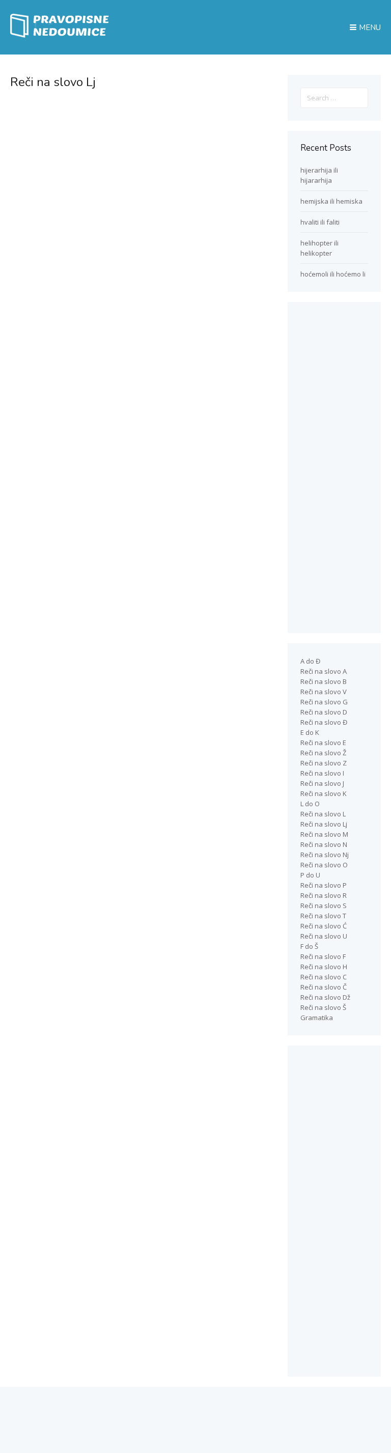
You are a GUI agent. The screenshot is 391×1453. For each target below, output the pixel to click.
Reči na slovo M (324, 834)
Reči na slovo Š (323, 1007)
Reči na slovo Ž (323, 752)
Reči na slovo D (323, 712)
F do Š (309, 946)
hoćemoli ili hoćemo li (333, 274)
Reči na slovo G (324, 701)
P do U (310, 875)
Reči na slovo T (323, 915)
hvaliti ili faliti (320, 222)
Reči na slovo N (323, 844)
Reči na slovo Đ (323, 722)
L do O (310, 803)
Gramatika (316, 1017)
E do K (309, 732)
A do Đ (310, 661)
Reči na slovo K (323, 793)
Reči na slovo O (324, 864)
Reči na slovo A (323, 671)
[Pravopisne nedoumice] (61, 35)
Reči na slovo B (323, 681)
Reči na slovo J (322, 783)
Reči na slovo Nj (324, 854)
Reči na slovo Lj (323, 824)
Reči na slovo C (323, 976)
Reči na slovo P (323, 885)
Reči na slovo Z (323, 762)
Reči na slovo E (323, 742)
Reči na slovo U (323, 936)
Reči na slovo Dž (325, 997)
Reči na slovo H (323, 966)
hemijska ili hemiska (331, 201)
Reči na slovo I (322, 773)
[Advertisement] (136, 173)
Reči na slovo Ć (323, 925)
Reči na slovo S (323, 905)
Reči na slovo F (323, 956)
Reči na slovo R (323, 895)
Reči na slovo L (323, 813)
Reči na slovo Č (323, 987)
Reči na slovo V (323, 691)
